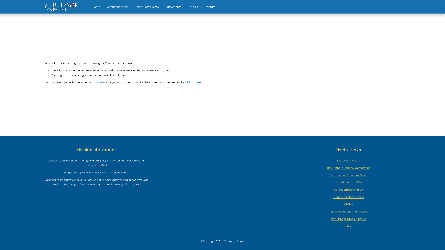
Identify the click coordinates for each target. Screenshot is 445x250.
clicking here (99, 82)
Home (96, 7)
